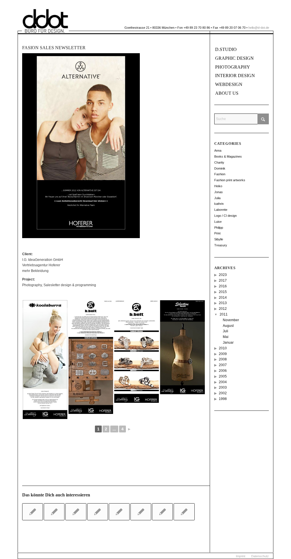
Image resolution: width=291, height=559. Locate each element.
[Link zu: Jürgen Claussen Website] (162, 511)
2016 (223, 286)
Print (217, 233)
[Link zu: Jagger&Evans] (119, 511)
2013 (223, 303)
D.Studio (226, 49)
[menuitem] (240, 556)
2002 (223, 393)
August (228, 326)
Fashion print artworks (229, 180)
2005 (223, 376)
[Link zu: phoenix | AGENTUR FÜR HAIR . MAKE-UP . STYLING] (184, 511)
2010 (223, 348)
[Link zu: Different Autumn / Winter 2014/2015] (140, 511)
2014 (223, 298)
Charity (219, 162)
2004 (223, 382)
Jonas (218, 192)
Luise (218, 221)
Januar (228, 343)
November (231, 320)
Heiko (218, 186)
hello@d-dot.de (258, 27)
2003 (223, 387)
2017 (223, 280)
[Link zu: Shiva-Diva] (97, 511)
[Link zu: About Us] (32, 511)
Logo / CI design (225, 215)
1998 (223, 399)
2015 (223, 292)
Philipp (218, 227)
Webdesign (228, 84)
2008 (223, 359)
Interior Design (235, 75)
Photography (232, 67)
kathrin (219, 203)
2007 (223, 365)
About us (226, 93)
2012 (223, 309)
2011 (224, 314)
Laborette (220, 209)
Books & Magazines (228, 156)
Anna (217, 150)
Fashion (219, 174)
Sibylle (218, 239)
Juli (225, 331)
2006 (223, 371)
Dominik (219, 168)
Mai (225, 337)
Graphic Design (234, 58)
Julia (217, 198)
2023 (223, 275)
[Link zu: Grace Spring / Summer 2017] (54, 511)
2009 (223, 354)
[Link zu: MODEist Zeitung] (75, 511)
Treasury (220, 245)
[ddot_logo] (45, 21)
